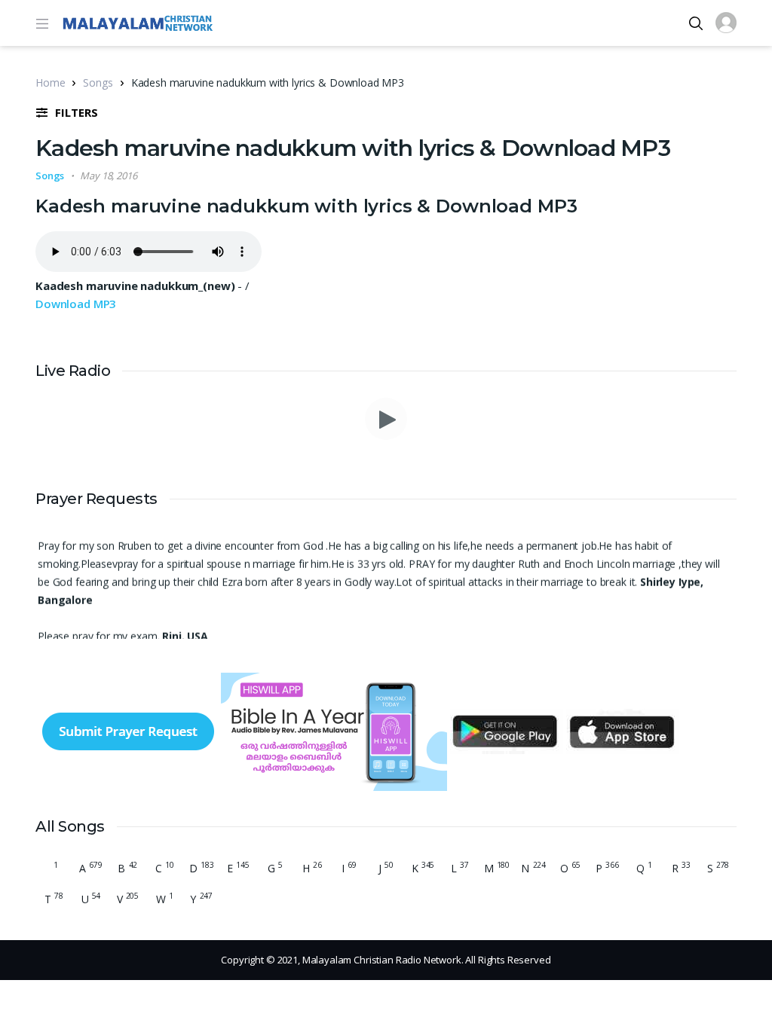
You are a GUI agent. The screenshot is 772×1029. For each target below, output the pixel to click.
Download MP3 (75, 303)
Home (50, 82)
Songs (97, 82)
